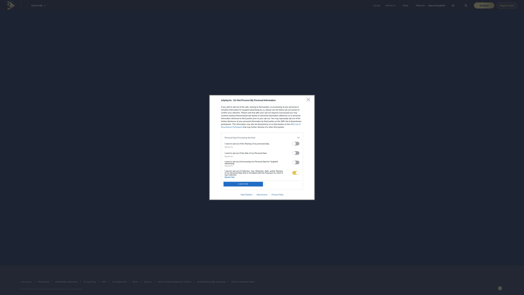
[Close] (309, 100)
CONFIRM (243, 184)
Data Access (262, 195)
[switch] (295, 143)
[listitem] (262, 137)
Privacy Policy (277, 195)
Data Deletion (246, 195)
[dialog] (262, 147)
